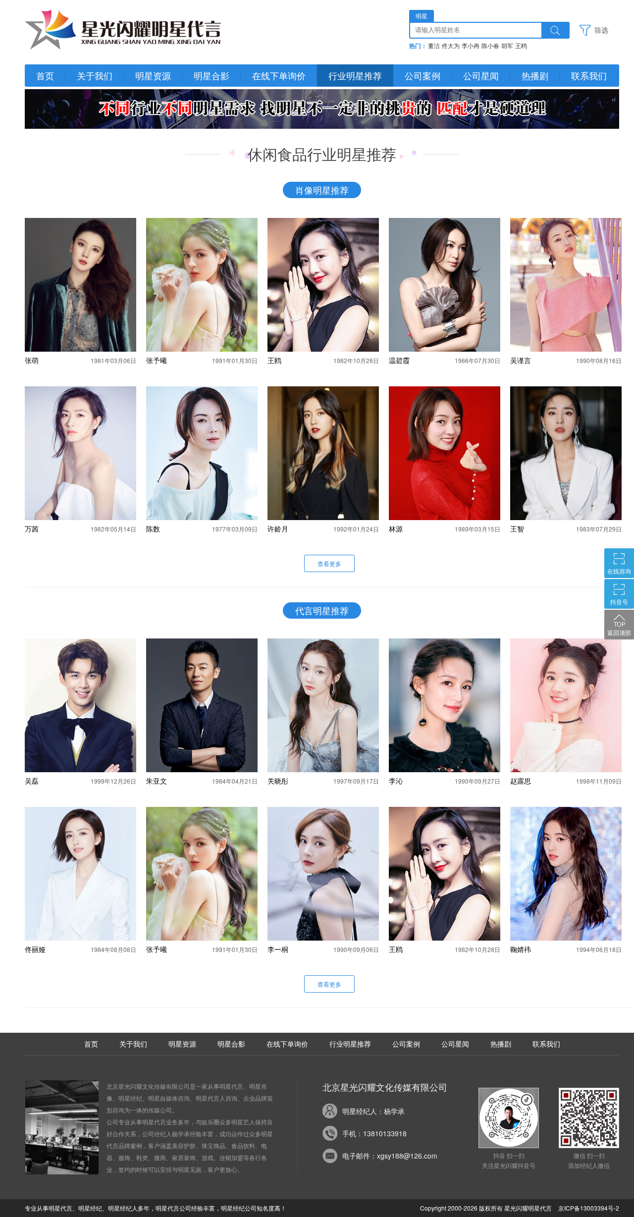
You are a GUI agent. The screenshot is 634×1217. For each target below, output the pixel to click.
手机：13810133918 (374, 1133)
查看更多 (329, 563)
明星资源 (153, 75)
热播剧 (535, 75)
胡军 (507, 46)
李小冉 (470, 46)
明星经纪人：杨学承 (373, 1111)
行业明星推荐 (355, 75)
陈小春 (490, 46)
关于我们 (94, 75)
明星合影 (211, 75)
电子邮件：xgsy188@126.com (389, 1156)
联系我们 (589, 75)
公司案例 (422, 75)
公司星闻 (481, 75)
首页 (45, 75)
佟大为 (451, 46)
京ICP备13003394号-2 (588, 1208)
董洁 (434, 46)
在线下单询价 (279, 75)
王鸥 (521, 46)
